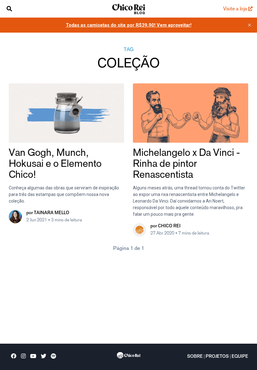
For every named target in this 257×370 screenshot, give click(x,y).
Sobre (195, 357)
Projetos (217, 357)
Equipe (240, 357)
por (47, 213)
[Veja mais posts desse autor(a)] (15, 216)
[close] (249, 25)
